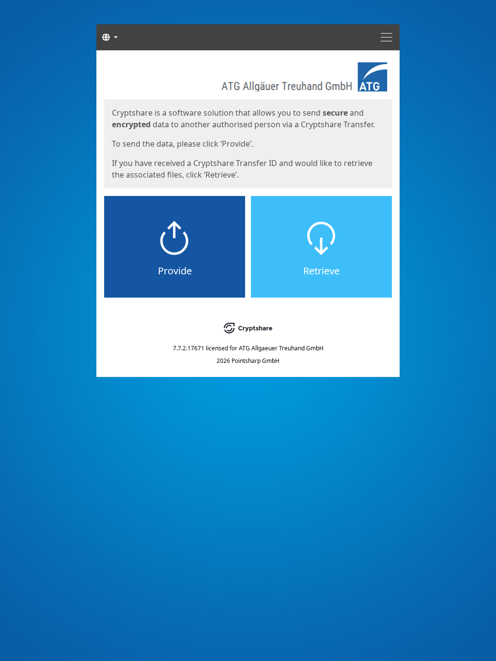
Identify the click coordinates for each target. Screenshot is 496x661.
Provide (175, 270)
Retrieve (321, 270)
